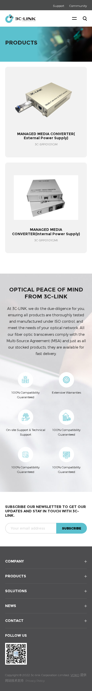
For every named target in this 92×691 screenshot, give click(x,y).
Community (78, 5)
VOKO (75, 675)
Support (58, 5)
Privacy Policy (35, 680)
